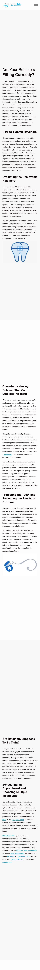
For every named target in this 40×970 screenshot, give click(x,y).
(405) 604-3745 (17, 859)
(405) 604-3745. (18, 819)
